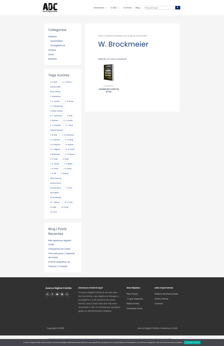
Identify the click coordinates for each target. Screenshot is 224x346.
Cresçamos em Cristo (59, 248)
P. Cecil (69, 188)
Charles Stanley (56, 111)
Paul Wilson (54, 193)
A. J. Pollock (66, 82)
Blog (138, 7)
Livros (51, 54)
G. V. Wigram (55, 149)
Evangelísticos (58, 45)
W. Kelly (53, 207)
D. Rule (69, 116)
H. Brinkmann (55, 154)
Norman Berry (55, 188)
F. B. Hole (53, 135)
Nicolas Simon (55, 183)
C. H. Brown (69, 101)
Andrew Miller (55, 87)
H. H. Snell (54, 159)
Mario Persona (55, 178)
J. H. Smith (54, 169)
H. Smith (66, 159)
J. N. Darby (67, 169)
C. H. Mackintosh (56, 106)
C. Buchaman (55, 96)
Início (100, 36)
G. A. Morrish (55, 140)
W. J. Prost (69, 202)
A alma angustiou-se (59, 261)
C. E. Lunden (55, 101)
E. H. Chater (68, 120)
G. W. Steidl (69, 149)
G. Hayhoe (69, 144)
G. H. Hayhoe (55, 144)
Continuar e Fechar (192, 342)
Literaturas (98, 7)
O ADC (113, 7)
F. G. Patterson (68, 135)
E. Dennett (54, 120)
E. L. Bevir (69, 125)
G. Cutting (69, 140)
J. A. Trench (54, 164)
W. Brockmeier (55, 197)
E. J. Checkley (55, 125)
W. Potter (65, 207)
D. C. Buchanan (56, 116)
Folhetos (52, 36)
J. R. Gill (53, 173)
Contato (127, 7)
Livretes (52, 50)
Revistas (52, 58)
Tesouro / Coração (57, 266)
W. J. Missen (55, 202)
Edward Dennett (56, 130)
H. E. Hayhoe (70, 154)
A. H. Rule (53, 82)
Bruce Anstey (55, 92)
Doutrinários (57, 41)
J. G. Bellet (68, 164)
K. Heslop (64, 173)
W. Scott (53, 212)
